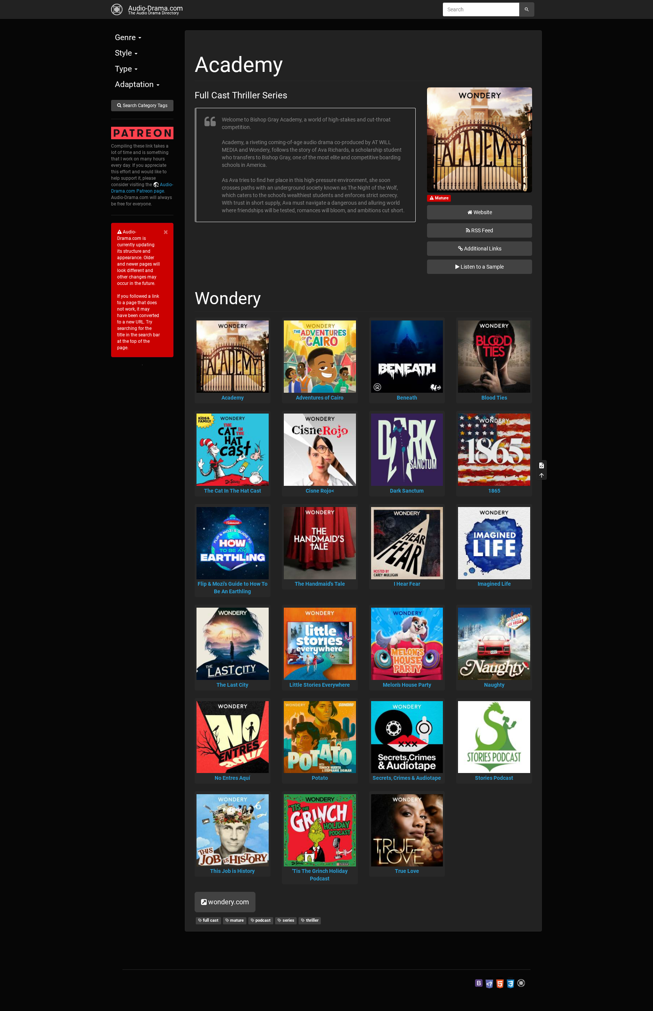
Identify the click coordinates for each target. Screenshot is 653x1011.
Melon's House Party (407, 685)
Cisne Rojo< (320, 491)
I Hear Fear (407, 584)
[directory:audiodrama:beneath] (407, 356)
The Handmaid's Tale (320, 584)
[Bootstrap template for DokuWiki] (479, 982)
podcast (262, 920)
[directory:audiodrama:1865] (494, 450)
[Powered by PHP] (489, 982)
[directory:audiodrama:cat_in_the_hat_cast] (233, 450)
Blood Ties (494, 398)
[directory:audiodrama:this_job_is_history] (233, 830)
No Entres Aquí (232, 778)
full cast (210, 920)
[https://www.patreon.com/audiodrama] (142, 133)
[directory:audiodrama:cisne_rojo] (320, 450)
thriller (312, 920)
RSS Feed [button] (482, 230)
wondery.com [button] (228, 902)
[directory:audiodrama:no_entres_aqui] (233, 737)
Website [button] (483, 212)
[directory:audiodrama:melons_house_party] (407, 644)
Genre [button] (126, 37)
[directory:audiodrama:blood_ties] (494, 356)
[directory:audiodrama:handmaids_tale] (320, 543)
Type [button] (124, 68)
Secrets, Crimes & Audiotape (407, 778)
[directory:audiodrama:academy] (233, 356)
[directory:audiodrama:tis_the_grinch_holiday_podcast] (320, 830)
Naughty (494, 685)
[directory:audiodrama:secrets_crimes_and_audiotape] (407, 737)
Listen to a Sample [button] (482, 267)
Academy (232, 398)
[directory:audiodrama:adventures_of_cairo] (320, 356)
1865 (494, 491)
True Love (407, 871)
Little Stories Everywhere (319, 685)
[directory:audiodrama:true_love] (407, 830)
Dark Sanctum (407, 491)
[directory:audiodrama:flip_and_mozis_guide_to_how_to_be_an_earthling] (233, 543)
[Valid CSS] (510, 982)
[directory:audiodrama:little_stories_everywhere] (320, 644)
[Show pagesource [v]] (541, 465)
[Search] (526, 9)
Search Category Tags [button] (145, 105)
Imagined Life (494, 584)
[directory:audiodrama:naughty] (494, 644)
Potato (320, 778)
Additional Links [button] (482, 249)
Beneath (407, 398)
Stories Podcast (494, 778)
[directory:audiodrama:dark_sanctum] (407, 450)
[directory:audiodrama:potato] (320, 737)
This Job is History (232, 871)
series (288, 920)
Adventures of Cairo (320, 398)
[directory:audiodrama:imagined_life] (494, 543)
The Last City (232, 685)
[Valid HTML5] (500, 982)
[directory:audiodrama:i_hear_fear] (407, 543)
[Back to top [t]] (541, 474)
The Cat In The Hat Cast (232, 491)
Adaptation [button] (135, 84)
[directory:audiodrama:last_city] (233, 644)
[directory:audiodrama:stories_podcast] (494, 737)
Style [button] (124, 53)
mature (236, 920)
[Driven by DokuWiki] (521, 982)
